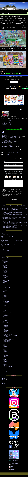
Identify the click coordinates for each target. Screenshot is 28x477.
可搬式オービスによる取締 (7, 334)
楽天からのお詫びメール (6, 143)
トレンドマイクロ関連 (7, 366)
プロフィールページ (14, 460)
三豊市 (4, 360)
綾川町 (4, 262)
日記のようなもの (5, 257)
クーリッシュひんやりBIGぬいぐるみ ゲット (10, 137)
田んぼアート (4, 281)
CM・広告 (4, 316)
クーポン (4, 309)
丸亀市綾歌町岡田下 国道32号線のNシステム (9, 227)
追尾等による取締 (6, 341)
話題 (3, 311)
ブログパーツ (5, 373)
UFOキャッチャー (8, 73)
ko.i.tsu (3, 238)
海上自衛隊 (5, 326)
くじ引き (4, 305)
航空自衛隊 (5, 327)
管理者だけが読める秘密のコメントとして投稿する (14, 173)
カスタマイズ (5, 371)
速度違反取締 (5, 336)
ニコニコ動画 (13, 469)
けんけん (3, 242)
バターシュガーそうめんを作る (7, 210)
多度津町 (4, 272)
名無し (3, 249)
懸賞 (3, 306)
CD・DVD (3, 297)
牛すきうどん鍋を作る (6, 140)
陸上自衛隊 (5, 325)
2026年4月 (4, 382)
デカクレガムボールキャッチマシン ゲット (9, 122)
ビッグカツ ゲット (5, 135)
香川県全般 (5, 261)
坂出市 (4, 267)
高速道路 (4, 361)
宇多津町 (4, 345)
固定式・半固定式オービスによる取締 (9, 335)
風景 (3, 284)
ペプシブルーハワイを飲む (6, 145)
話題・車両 (5, 332)
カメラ (4, 296)
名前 (4, 161)
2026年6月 (4, 379)
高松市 (4, 271)
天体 (3, 285)
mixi (12, 466)
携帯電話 (4, 295)
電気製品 (4, 294)
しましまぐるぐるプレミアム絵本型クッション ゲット (11, 125)
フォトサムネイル (14, 463)
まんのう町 (5, 276)
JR (3, 319)
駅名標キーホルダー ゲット (7, 123)
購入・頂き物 (5, 301)
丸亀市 (4, 275)
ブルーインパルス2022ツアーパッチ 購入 (8, 244)
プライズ (21, 73)
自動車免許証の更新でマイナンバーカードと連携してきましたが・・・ (13, 240)
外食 (3, 300)
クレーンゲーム (15, 73)
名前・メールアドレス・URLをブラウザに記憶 (13, 171)
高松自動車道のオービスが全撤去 (6, 232)
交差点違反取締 (5, 340)
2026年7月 (4, 378)
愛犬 (2, 369)
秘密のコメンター (5, 234)
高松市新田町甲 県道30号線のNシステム (9, 146)
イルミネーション (6, 287)
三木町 (4, 277)
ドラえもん (4, 291)
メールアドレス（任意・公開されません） (11, 164)
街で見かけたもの (5, 280)
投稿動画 (13, 464)
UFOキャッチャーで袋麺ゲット (7, 120)
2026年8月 (4, 377)
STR (2, 233)
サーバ (4, 365)
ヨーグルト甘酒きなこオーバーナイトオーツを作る (11, 138)
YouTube (13, 467)
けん (2, 253)
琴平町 (4, 266)
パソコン (4, 364)
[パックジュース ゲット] (13, 47)
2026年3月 (4, 383)
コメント (5, 179)
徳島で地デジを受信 (5, 142)
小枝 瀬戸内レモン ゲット (6, 124)
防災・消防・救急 (5, 330)
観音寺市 (4, 265)
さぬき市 (4, 350)
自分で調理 (5, 302)
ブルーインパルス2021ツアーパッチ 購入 (8, 250)
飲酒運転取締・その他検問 (7, 339)
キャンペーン (5, 307)
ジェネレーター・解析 (7, 312)
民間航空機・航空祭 (5, 322)
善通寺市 (4, 270)
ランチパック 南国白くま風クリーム (8, 141)
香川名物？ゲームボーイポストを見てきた (8, 236)
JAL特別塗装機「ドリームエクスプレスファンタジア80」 (12, 136)
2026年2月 (4, 384)
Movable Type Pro (16, 473)
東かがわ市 (5, 355)
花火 (3, 286)
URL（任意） (6, 167)
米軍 (3, 329)
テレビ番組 (5, 315)
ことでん (4, 320)
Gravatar (3, 197)
